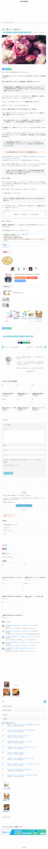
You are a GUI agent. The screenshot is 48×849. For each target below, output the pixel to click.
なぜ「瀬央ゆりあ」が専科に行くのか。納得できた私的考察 (21, 730)
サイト (4, 455)
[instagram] (24, 510)
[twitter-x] (22, 510)
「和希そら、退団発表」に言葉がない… (17, 752)
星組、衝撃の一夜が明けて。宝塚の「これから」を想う (20, 741)
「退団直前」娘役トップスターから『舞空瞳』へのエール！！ (22, 746)
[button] (19, 343)
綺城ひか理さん (20, 32)
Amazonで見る (20, 277)
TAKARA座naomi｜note (18, 292)
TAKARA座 (24, 1)
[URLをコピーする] (29, 343)
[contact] (26, 510)
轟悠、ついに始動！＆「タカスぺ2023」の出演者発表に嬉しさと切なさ (24, 724)
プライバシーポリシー (8, 530)
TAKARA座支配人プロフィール (10, 524)
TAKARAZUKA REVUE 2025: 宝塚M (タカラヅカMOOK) (27, 274)
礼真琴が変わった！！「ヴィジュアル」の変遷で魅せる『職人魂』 (23, 775)
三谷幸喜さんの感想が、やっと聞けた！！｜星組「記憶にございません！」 (25, 763)
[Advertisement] (24, 12)
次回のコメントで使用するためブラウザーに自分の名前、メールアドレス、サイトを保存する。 (23, 459)
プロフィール (24, 505)
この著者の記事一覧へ (30, 371)
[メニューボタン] (1, 1)
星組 (4, 32)
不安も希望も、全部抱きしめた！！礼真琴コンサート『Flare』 (19, 636)
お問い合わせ (6, 527)
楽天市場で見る (32, 277)
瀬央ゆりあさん (8, 32)
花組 (30, 32)
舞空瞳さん (14, 32)
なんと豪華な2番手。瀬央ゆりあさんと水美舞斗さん (17, 648)
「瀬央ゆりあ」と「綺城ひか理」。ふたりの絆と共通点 (25, 214)
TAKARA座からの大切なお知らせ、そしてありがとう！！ (18, 625)
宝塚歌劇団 (26, 32)
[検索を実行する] (45, 701)
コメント (5, 429)
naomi (8, 364)
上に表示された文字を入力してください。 (11, 465)
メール (5, 450)
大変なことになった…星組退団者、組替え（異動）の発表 (21, 758)
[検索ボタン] (46, 1)
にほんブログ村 (5, 246)
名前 (4, 445)
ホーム (4, 533)
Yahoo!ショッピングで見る (20, 280)
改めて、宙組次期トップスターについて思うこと (19, 735)
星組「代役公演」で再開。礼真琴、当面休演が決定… (20, 769)
